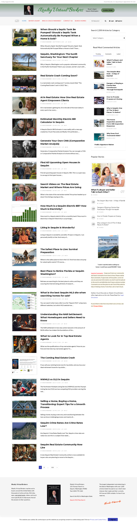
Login (112, 21)
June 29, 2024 (57, 277)
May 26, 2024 (57, 450)
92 (66, 429)
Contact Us (68, 21)
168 (67, 299)
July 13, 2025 (57, 60)
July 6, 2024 (57, 323)
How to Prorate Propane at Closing (109, 216)
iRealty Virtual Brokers (60, 10)
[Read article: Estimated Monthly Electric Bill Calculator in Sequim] (24, 127)
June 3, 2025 (57, 212)
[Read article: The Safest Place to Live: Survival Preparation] (24, 257)
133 (67, 60)
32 (66, 190)
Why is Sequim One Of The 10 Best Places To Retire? (114, 110)
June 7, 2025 (57, 168)
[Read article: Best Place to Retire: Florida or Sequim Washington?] (24, 279)
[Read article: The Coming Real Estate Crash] (24, 365)
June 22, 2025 (57, 147)
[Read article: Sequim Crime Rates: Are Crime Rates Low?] (24, 430)
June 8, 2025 (57, 125)
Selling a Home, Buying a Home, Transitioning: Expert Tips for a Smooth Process (62, 404)
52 (66, 168)
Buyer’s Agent (34, 21)
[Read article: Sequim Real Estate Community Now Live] (24, 452)
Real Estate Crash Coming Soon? (59, 75)
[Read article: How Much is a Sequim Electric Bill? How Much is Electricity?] (24, 213)
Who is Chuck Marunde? (51, 21)
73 (66, 78)
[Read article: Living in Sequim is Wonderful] (24, 235)
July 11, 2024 (57, 255)
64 (66, 342)
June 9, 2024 (57, 361)
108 (70, 42)
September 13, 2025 (59, 42)
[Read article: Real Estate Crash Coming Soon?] (24, 83)
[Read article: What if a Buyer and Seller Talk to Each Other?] (108, 174)
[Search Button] (105, 21)
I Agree (113, 519)
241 (67, 255)
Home (24, 21)
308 (67, 147)
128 (66, 361)
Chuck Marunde (47, 42)
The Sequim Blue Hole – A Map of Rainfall (113, 74)
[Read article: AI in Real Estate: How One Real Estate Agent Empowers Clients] (24, 105)
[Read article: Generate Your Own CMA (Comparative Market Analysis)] (24, 148)
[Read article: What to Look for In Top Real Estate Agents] (24, 344)
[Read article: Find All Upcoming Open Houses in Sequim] (24, 170)
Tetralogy (95, 21)
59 (66, 212)
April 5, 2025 (57, 230)
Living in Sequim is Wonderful (57, 227)
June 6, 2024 (57, 410)
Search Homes (80, 21)
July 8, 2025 (57, 103)
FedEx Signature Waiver (104, 145)
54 (66, 125)
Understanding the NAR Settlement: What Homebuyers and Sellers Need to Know (62, 317)
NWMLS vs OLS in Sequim (55, 379)
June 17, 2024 (57, 342)
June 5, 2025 (57, 190)
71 (66, 450)
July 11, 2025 (57, 78)
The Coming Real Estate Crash (57, 357)
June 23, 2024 (57, 299)
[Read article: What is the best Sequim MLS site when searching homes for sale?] (24, 300)
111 (52, 467)
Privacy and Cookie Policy (98, 519)
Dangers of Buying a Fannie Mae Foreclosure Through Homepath (108, 208)
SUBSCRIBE (108, 10)
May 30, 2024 (57, 429)
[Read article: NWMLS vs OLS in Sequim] (24, 387)
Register (119, 21)
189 (67, 277)
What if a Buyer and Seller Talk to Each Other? (115, 62)
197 (67, 230)
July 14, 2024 (57, 382)
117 (66, 410)
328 (67, 382)
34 (65, 103)
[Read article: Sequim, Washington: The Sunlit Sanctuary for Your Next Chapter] (24, 62)
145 (66, 323)
